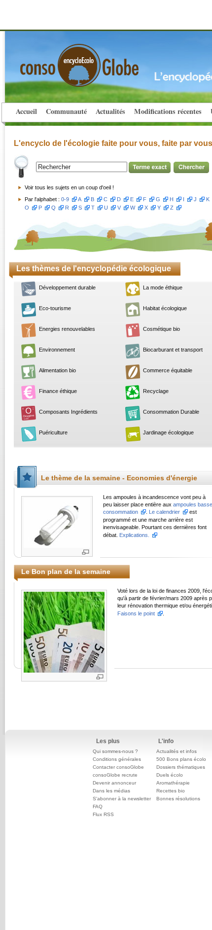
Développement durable (67, 287)
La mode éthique (162, 287)
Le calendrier (164, 512)
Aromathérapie (173, 783)
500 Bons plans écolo (181, 759)
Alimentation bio (57, 370)
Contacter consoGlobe (118, 767)
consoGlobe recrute (115, 775)
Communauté (66, 111)
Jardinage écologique (168, 432)
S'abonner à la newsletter (122, 798)
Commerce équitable (167, 370)
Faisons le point (136, 613)
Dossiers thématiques (180, 767)
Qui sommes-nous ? (115, 751)
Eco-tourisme (55, 308)
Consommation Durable (171, 412)
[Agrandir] (85, 552)
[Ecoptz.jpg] (64, 631)
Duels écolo (169, 775)
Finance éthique (58, 391)
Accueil (26, 111)
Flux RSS (103, 814)
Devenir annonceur (114, 783)
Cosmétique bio (161, 329)
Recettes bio (170, 790)
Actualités (110, 111)
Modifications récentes (168, 111)
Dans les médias (111, 790)
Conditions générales (117, 759)
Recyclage (156, 391)
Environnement (57, 350)
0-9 (65, 199)
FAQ (98, 806)
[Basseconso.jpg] (57, 522)
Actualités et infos (176, 751)
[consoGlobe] (56, 59)
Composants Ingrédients (68, 412)
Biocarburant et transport (173, 350)
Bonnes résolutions (178, 798)
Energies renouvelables (67, 329)
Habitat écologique (165, 308)
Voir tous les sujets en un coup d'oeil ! (69, 187)
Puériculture (53, 432)
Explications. (134, 535)
